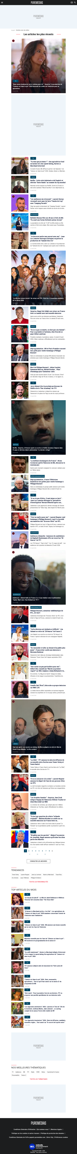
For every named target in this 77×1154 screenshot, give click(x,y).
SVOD (37, 1072)
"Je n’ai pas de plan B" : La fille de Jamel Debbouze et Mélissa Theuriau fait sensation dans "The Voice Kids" (44, 899)
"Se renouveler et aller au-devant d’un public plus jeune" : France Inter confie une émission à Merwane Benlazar (47, 650)
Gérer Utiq (50, 1137)
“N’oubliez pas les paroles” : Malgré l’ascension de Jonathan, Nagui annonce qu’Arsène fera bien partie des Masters (47, 837)
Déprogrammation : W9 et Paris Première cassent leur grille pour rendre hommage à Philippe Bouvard (48, 351)
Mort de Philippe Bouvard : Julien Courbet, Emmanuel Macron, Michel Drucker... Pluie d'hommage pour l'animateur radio (45, 369)
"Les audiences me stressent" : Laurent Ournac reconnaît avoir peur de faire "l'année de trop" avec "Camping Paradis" (47, 201)
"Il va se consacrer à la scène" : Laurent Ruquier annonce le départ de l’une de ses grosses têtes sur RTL (47, 781)
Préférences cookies (61, 1137)
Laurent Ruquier (25, 874)
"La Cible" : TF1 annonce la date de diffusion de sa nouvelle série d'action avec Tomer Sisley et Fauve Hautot (47, 762)
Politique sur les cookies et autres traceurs (25, 1133)
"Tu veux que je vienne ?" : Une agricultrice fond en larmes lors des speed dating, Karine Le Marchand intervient (47, 164)
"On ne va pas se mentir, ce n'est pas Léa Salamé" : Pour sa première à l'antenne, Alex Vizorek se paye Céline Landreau (48, 332)
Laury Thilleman (24, 878)
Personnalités (15, 1075)
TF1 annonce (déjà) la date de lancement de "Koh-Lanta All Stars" (43, 967)
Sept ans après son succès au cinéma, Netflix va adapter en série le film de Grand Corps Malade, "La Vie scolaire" (37, 748)
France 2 (24, 1075)
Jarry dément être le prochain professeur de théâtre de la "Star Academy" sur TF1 (46, 387)
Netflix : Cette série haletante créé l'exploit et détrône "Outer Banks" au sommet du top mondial (48, 181)
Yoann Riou (59, 874)
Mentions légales (56, 1129)
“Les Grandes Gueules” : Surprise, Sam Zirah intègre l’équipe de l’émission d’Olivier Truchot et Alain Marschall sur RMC (48, 800)
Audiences (18, 1072)
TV (12, 1072)
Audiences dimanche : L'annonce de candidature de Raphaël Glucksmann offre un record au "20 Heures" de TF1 (47, 538)
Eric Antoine (15, 878)
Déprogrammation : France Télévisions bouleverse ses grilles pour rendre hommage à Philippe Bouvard (46, 482)
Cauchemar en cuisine (53, 1072)
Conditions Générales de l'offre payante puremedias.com (27, 1137)
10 (37, 854)
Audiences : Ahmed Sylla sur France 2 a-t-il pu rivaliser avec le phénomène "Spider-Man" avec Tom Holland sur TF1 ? (37, 599)
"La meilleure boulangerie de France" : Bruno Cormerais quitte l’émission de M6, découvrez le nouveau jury (47, 463)
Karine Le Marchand (48, 874)
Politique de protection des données (52, 1133)
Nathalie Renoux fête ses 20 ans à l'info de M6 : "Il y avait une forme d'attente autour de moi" (47, 219)
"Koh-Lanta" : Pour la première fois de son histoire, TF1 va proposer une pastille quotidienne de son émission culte (43, 994)
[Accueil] (37, 2)
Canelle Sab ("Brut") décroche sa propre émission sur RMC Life (48, 686)
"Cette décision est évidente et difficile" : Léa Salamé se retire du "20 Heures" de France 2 (46, 630)
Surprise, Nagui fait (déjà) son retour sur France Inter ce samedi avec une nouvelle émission (47, 312)
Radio (32, 1072)
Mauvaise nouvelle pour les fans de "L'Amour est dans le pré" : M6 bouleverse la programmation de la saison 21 (44, 940)
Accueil (13, 30)
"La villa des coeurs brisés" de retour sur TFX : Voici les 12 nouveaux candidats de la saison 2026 (38, 299)
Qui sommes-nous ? (43, 1129)
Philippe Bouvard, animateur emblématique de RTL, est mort (46, 612)
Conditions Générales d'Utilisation (24, 1129)
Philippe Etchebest (36, 878)
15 (45, 854)
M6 (24, 1072)
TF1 (28, 1072)
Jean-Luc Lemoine (36, 874)
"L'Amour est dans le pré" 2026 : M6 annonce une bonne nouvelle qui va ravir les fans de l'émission (45, 926)
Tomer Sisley (15, 874)
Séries (43, 1072)
